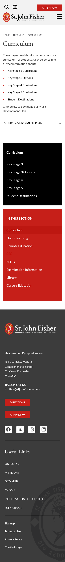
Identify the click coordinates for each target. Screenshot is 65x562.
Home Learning (17, 238)
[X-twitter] (20, 429)
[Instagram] (31, 429)
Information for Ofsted (24, 499)
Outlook (12, 463)
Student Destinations (21, 99)
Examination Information (24, 270)
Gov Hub (11, 481)
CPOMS (10, 490)
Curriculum (14, 230)
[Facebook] (8, 429)
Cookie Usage (13, 547)
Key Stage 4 (14, 180)
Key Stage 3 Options (20, 77)
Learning (18, 35)
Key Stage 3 (14, 164)
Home (6, 35)
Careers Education (19, 285)
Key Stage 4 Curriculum (22, 85)
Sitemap (10, 523)
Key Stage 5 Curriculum (22, 92)
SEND (10, 262)
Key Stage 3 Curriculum (22, 70)
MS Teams (12, 472)
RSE (9, 254)
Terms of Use (13, 531)
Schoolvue (13, 507)
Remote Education (19, 246)
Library (11, 277)
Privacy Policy (13, 539)
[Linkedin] (43, 429)
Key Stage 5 (14, 188)
